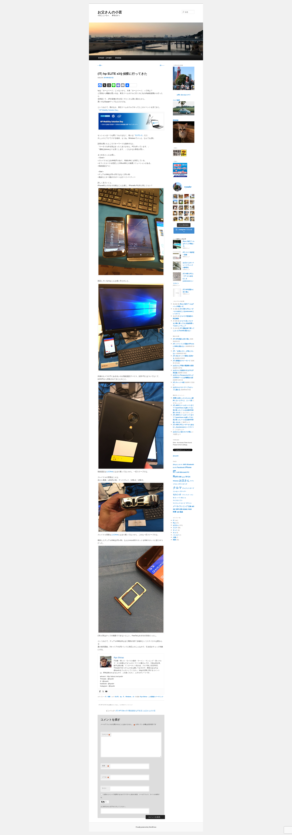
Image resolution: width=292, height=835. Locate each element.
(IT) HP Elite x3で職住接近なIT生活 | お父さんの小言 (135, 710)
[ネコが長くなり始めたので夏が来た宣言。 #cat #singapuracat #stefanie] (181, 196)
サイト (104, 788)
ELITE (117, 697)
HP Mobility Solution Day (108, 110)
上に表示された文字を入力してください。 (113, 806)
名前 (105, 765)
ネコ (174, 497)
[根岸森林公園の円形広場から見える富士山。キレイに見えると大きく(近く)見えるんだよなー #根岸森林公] (175, 202)
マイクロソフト (177, 500)
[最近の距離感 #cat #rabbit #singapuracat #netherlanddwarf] (192, 207)
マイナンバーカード (179, 503)
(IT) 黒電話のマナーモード (181, 360)
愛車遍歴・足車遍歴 (105, 58)
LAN (178, 472)
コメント (106, 734)
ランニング (183, 506)
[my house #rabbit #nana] (181, 213)
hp (121, 697)
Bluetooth (190, 464)
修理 (193, 506)
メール (105, 777)
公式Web (109, 471)
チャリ (175, 530)
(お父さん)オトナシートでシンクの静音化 (188, 264)
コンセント (176, 491)
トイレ (191, 495)
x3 (133, 697)
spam (183, 477)
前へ (100, 65)
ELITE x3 (138, 135)
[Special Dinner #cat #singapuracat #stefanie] (175, 207)
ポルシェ (183, 498)
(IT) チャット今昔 (179, 382)
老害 (178, 512)
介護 (174, 537)
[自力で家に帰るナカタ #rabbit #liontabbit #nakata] (181, 219)
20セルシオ (176, 464)
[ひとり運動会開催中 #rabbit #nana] (175, 213)
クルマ (177, 487)
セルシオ (177, 494)
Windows (128, 697)
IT (105, 697)
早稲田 (190, 509)
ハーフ (178, 497)
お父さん (184, 480)
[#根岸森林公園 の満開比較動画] (192, 196)
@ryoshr (176, 456)
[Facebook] (100, 691)
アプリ (192, 481)
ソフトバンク (185, 495)
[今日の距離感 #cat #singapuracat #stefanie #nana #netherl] (186, 196)
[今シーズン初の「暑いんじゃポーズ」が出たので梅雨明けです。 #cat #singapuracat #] (192, 202)
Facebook (181, 467)
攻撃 (180, 509)
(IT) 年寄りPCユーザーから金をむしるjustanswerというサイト (183, 278)
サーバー (183, 491)
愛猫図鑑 (118, 58)
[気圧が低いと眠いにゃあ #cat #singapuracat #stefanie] (186, 219)
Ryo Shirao (143, 697)
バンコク (176, 535)
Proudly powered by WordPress (146, 827)
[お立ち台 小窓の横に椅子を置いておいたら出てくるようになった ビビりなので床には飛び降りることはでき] (192, 213)
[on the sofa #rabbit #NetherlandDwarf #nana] (181, 207)
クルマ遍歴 (176, 100)
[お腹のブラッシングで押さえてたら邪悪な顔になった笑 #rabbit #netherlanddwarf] (186, 207)
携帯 (177, 509)
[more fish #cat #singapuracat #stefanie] (186, 213)
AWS (184, 464)
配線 (181, 512)
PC (188, 472)
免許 (174, 509)
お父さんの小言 (110, 11)
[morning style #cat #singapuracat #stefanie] (192, 219)
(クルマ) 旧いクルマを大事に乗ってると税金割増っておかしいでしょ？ (183, 323)
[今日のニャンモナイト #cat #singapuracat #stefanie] (175, 196)
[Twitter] (103, 691)
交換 (189, 506)
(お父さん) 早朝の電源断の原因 (183, 365)
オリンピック (182, 484)
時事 (109, 697)
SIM (179, 477)
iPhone (188, 467)
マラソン (189, 503)
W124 (187, 476)
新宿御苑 (185, 509)
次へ (162, 65)
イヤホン (175, 484)
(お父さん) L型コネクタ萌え (182, 432)
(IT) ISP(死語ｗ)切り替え (181, 339)
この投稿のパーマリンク (155, 697)
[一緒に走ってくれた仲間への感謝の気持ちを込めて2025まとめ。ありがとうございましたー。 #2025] (181, 202)
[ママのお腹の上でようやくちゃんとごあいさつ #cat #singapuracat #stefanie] (175, 219)
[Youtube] (106, 691)
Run (175, 476)
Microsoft (183, 472)
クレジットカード (188, 488)
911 (181, 464)
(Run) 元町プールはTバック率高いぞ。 (188, 243)
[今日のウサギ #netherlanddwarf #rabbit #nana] (186, 202)
